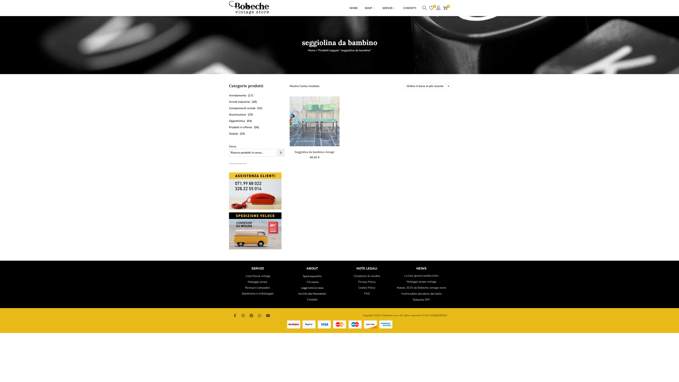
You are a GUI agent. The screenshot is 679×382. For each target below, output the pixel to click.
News (421, 268)
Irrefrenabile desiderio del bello (421, 294)
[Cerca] (281, 153)
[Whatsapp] (260, 315)
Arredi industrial (239, 102)
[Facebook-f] (235, 315)
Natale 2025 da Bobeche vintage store (421, 288)
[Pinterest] (251, 315)
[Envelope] (268, 315)
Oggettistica (237, 121)
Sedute (233, 134)
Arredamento (237, 95)
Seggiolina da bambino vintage (315, 152)
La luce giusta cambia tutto (421, 276)
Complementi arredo (242, 108)
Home (312, 50)
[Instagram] (243, 315)
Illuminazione (237, 115)
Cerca (232, 146)
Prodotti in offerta (240, 127)
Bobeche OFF (421, 300)
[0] (431, 8)
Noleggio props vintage (421, 282)
